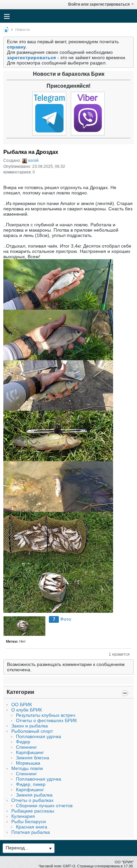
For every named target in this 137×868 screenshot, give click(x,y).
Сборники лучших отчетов (44, 805)
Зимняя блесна (32, 757)
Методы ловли (27, 768)
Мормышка (28, 763)
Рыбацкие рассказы (32, 811)
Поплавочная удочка (38, 736)
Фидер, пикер (31, 784)
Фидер (23, 741)
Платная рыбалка (30, 832)
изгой (33, 160)
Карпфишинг (30, 752)
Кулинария (23, 816)
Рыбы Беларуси (28, 821)
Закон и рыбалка (29, 725)
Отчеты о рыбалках (32, 800)
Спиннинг (26, 747)
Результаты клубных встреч (45, 715)
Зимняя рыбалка (34, 795)
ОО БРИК (21, 704)
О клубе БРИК (26, 709)
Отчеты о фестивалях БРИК (46, 720)
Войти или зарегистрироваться (99, 4)
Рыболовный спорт (32, 731)
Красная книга (31, 826)
